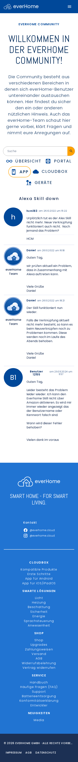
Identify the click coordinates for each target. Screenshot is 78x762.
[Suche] (71, 151)
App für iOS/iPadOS (39, 583)
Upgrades (39, 645)
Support (39, 691)
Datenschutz (45, 752)
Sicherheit (39, 612)
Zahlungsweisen (39, 649)
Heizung (39, 602)
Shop (38, 640)
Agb (28, 752)
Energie (39, 616)
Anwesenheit (39, 625)
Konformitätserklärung (39, 700)
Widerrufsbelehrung (39, 663)
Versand (39, 654)
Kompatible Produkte (39, 569)
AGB (39, 658)
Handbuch (39, 682)
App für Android (39, 578)
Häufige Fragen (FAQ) (39, 687)
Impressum (14, 752)
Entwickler (39, 705)
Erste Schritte (39, 574)
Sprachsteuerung (39, 621)
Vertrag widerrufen (39, 668)
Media (39, 720)
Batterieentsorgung (39, 696)
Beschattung (39, 607)
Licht (39, 598)
